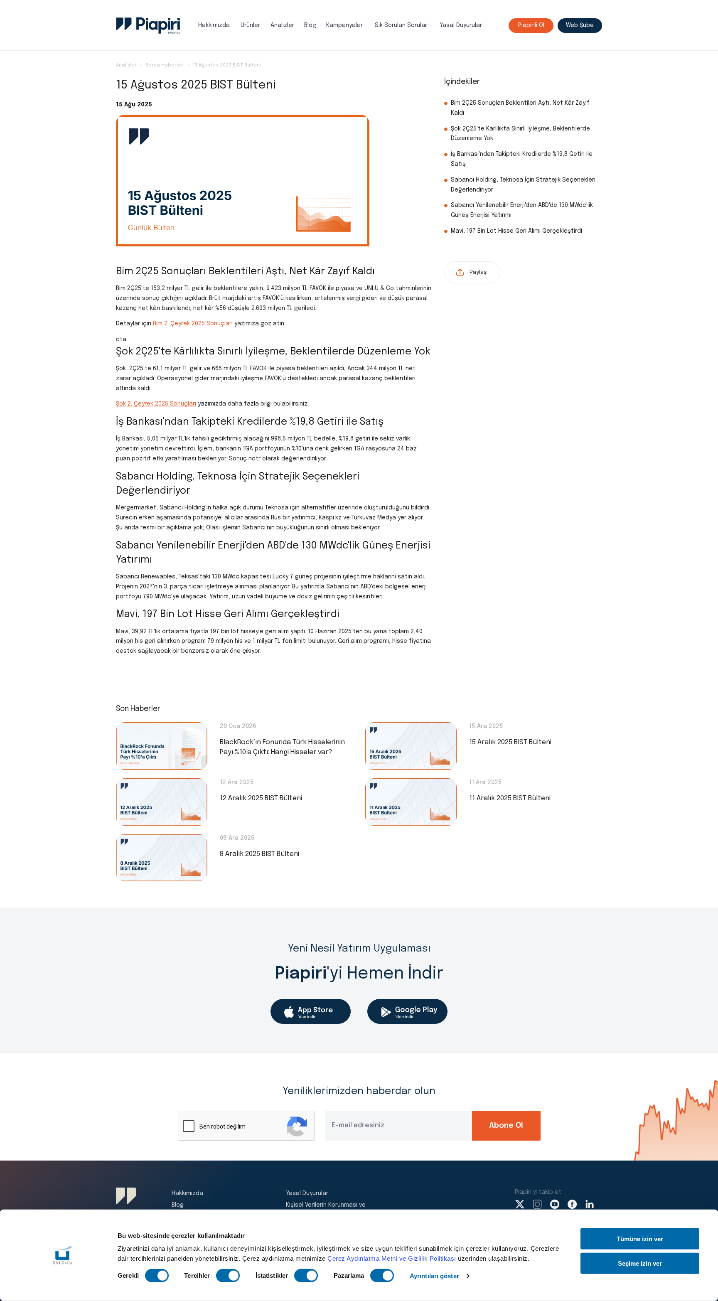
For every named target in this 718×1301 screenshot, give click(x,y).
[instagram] (537, 1204)
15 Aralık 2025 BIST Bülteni (510, 742)
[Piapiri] (148, 25)
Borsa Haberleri (164, 65)
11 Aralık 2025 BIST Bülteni (510, 798)
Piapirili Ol (531, 25)
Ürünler (250, 25)
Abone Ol (506, 1125)
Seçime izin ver (640, 1263)
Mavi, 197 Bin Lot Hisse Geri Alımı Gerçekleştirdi (516, 231)
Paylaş (478, 272)
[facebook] (572, 1204)
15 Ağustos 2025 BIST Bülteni (227, 65)
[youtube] (555, 1204)
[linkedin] (590, 1204)
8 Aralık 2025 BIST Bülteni (259, 854)
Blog (310, 25)
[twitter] (520, 1204)
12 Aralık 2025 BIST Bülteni (261, 798)
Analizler (282, 25)
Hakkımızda (214, 25)
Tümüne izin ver (640, 1238)
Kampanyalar (344, 25)
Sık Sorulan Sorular (401, 25)
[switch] (228, 1275)
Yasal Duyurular (461, 25)
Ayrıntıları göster (434, 1275)
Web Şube (580, 25)
